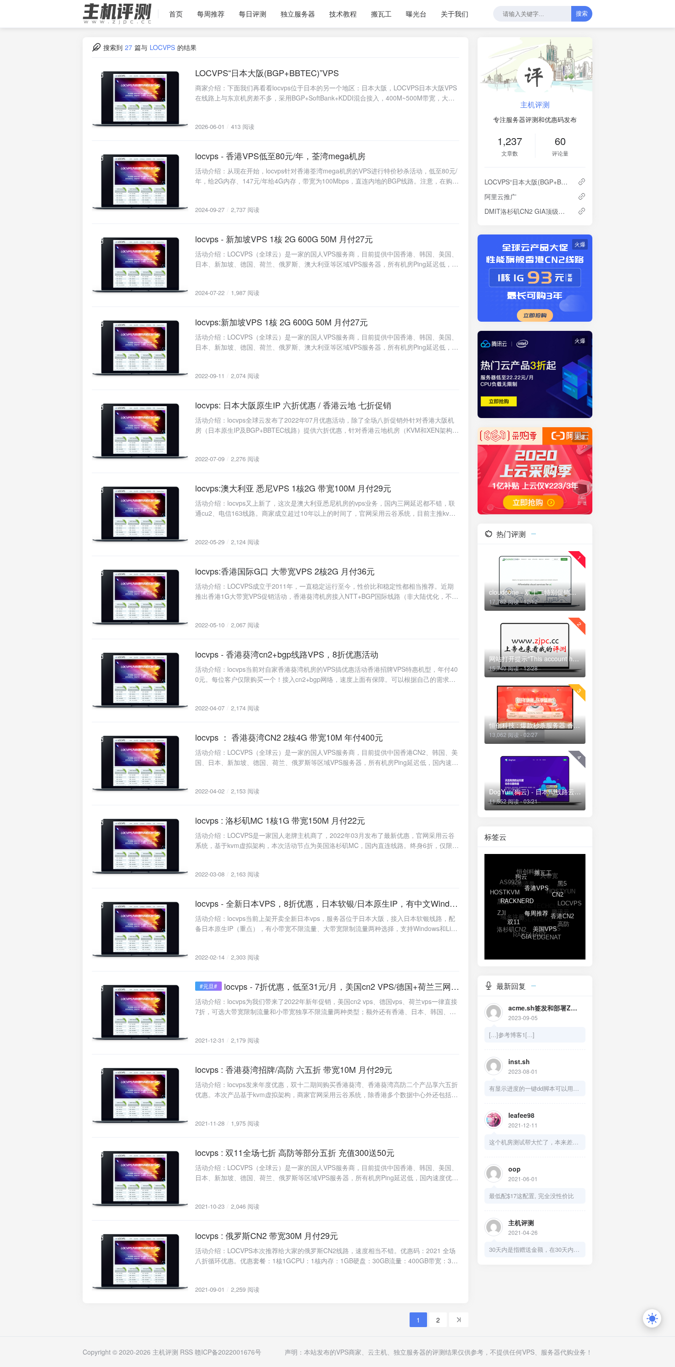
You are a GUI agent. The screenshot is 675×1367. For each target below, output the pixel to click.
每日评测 (252, 13)
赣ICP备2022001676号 (228, 1351)
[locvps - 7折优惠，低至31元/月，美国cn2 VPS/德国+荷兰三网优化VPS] (140, 1013)
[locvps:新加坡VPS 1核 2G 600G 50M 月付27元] (140, 348)
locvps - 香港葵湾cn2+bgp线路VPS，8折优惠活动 (286, 653)
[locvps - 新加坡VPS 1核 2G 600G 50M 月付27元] (140, 265)
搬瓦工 (381, 13)
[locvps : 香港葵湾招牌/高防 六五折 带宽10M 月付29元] (140, 1096)
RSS (186, 1351)
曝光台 (416, 13)
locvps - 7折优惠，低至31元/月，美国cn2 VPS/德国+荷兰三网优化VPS (341, 986)
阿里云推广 (500, 196)
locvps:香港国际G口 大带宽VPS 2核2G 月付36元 (285, 570)
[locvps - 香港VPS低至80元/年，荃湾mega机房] (140, 182)
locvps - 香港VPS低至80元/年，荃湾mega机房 (280, 155)
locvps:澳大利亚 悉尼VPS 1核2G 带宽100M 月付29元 (293, 487)
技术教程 (343, 13)
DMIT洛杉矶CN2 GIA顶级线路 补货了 (527, 211)
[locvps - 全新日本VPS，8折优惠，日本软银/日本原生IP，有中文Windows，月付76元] (140, 930)
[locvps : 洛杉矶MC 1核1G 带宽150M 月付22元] (140, 847)
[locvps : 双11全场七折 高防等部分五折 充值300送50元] (140, 1179)
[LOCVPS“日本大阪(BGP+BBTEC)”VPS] (140, 99)
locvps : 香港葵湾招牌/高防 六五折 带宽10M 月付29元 (293, 1069)
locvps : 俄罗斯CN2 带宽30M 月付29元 (266, 1235)
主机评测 (535, 104)
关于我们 (454, 13)
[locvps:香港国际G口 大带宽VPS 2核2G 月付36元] (140, 597)
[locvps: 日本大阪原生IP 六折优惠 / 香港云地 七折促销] (140, 431)
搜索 (582, 13)
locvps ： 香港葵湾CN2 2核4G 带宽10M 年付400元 (289, 736)
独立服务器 (298, 13)
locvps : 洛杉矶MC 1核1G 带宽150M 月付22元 (280, 820)
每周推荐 (211, 13)
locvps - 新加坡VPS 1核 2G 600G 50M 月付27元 (284, 238)
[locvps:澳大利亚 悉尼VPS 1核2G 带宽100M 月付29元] (140, 514)
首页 (176, 13)
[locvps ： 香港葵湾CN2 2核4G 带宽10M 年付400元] (140, 763)
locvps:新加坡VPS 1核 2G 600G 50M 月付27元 (281, 321)
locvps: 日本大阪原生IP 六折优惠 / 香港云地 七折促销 (293, 404)
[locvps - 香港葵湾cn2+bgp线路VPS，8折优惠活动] (140, 680)
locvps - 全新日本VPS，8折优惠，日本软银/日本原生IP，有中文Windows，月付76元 (327, 903)
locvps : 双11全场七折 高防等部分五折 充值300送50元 (294, 1152)
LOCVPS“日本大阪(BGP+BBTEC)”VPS (267, 72)
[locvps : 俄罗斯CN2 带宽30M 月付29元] (140, 1262)
